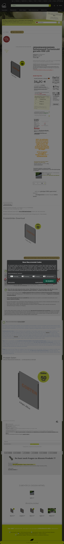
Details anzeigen (11, 282)
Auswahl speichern (39, 282)
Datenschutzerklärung (12, 273)
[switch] (11, 276)
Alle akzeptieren (50, 281)
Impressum (20, 273)
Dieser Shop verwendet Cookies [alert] (32, 262)
